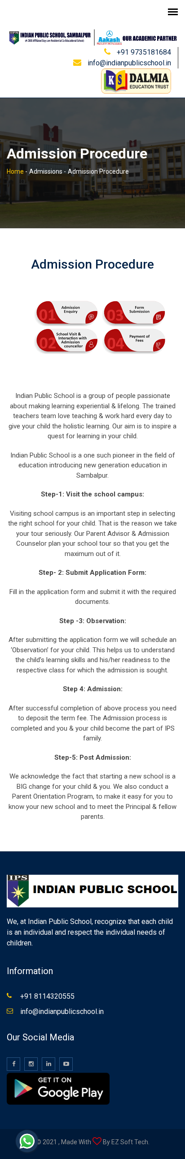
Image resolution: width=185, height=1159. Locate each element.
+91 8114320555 (47, 996)
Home (15, 171)
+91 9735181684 (144, 52)
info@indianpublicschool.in (129, 63)
